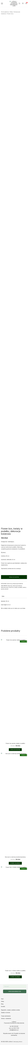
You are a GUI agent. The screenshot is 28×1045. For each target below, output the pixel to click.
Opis (3, 596)
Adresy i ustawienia (6, 1018)
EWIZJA (20, 1041)
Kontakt (3, 1006)
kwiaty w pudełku (18, 587)
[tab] (14, 596)
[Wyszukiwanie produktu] (19, 3)
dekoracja (10, 585)
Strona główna (5, 12)
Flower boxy (10, 13)
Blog (2, 1004)
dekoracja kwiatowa (17, 585)
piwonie (6, 589)
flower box (11, 587)
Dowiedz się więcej (15, 863)
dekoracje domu (4, 587)
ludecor (24, 587)
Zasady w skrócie (5, 1012)
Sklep (11, 12)
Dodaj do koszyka (14, 577)
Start (2, 999)
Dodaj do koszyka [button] (15, 749)
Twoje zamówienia (5, 1016)
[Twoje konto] (23, 3)
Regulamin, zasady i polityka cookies (10, 1010)
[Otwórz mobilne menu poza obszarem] (2, 3)
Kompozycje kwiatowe (18, 583)
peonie (2, 589)
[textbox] (14, 612)
